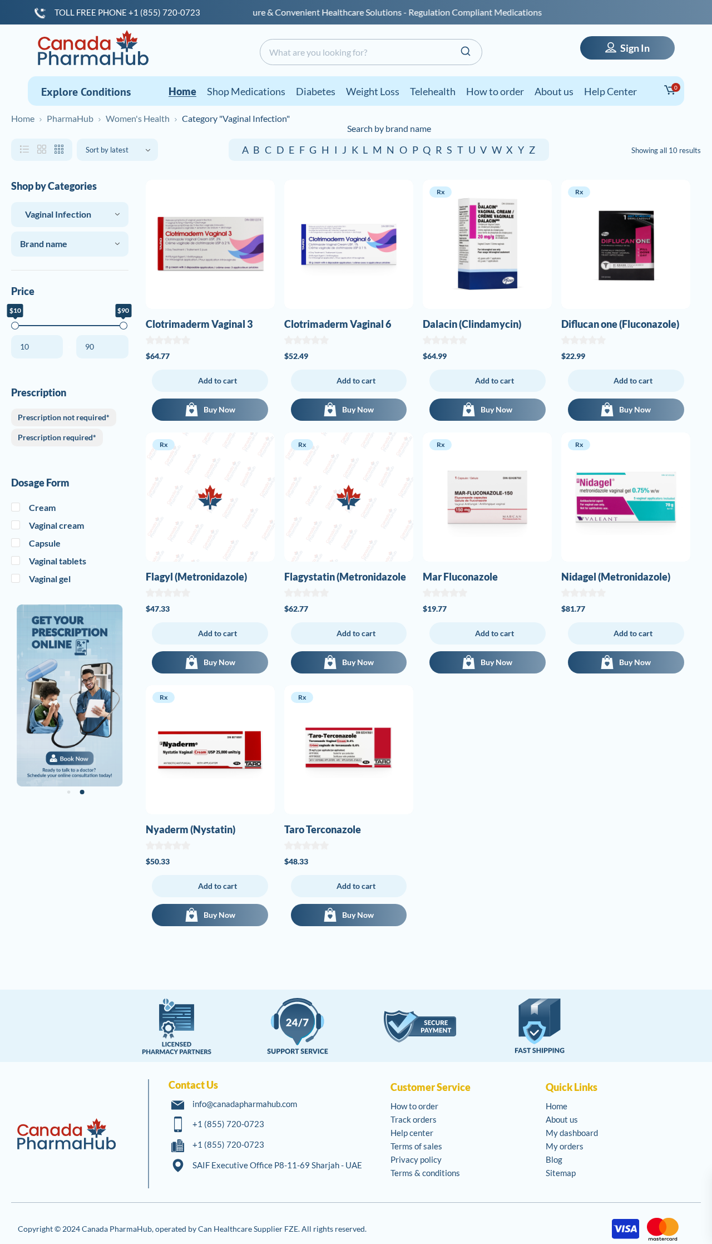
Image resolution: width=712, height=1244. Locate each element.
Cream (42, 507)
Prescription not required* (64, 417)
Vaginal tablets (57, 560)
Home (22, 118)
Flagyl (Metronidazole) (196, 577)
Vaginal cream (56, 525)
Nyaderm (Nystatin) (190, 829)
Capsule (45, 543)
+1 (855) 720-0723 (228, 1124)
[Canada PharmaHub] (93, 47)
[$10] (15, 326)
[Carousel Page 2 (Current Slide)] (82, 792)
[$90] (123, 326)
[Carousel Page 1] (69, 792)
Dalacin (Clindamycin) (472, 324)
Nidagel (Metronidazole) (615, 577)
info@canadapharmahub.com (244, 1104)
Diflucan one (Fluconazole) (620, 324)
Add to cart (217, 380)
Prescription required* (57, 437)
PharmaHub (70, 118)
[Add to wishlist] (263, 197)
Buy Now (219, 409)
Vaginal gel (50, 578)
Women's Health (138, 118)
